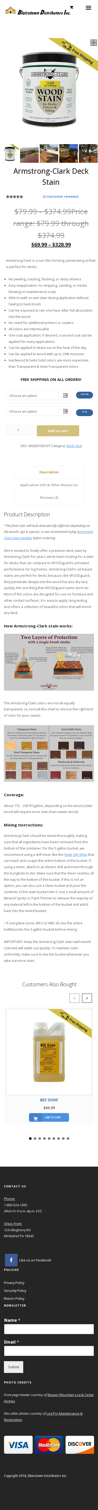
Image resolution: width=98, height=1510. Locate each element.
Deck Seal (74, 445)
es (13, 1401)
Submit (13, 1367)
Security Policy (15, 1290)
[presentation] (74, 998)
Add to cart (58, 430)
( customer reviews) (60, 196)
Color (85, 394)
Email (11, 1342)
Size (84, 411)
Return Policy (14, 1298)
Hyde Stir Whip (75, 854)
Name (12, 1320)
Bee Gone (49, 1099)
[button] (30, 1138)
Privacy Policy (14, 1282)
